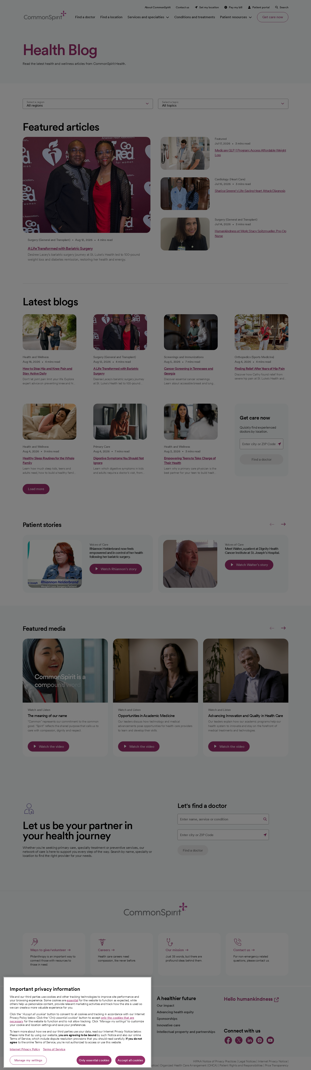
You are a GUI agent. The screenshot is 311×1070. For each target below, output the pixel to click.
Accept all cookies (130, 1060)
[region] (77, 1022)
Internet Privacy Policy (25, 1049)
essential (72, 1000)
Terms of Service (54, 1049)
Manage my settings (28, 1060)
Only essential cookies (94, 1060)
